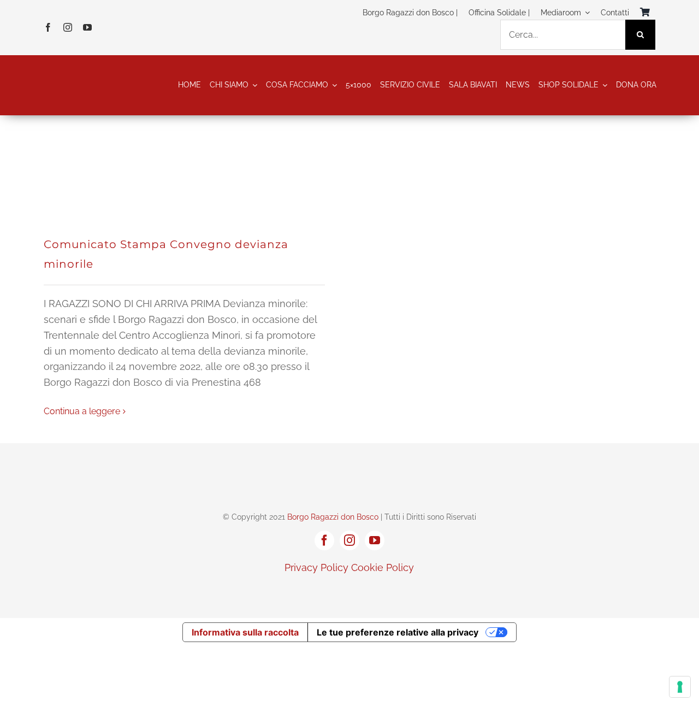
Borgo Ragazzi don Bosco (332, 517)
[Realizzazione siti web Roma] (349, 591)
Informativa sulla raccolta (245, 632)
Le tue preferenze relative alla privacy (397, 632)
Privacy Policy (316, 567)
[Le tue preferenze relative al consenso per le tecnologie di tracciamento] (680, 686)
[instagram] (67, 27)
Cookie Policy (382, 567)
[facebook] (48, 27)
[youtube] (87, 27)
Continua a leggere (82, 411)
